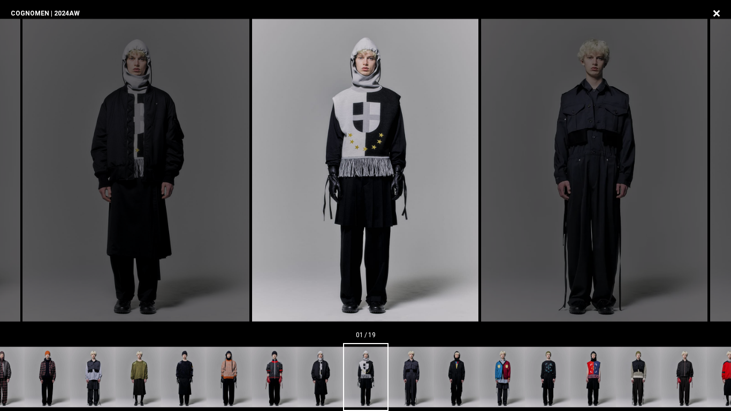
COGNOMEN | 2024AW (45, 13)
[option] (365, 170)
